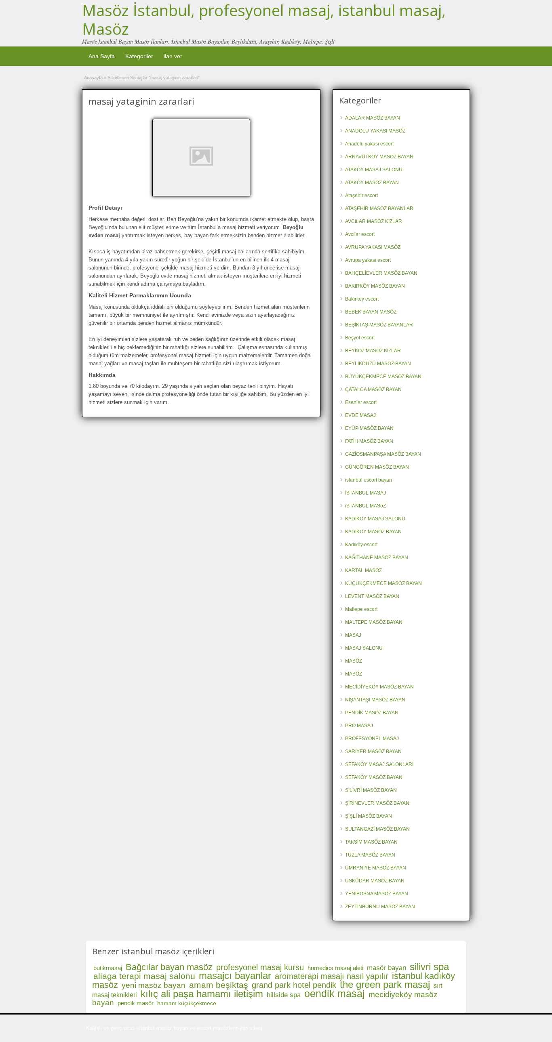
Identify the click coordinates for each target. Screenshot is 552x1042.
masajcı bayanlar (235, 975)
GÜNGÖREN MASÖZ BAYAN (377, 467)
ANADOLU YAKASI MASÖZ (375, 131)
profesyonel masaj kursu (260, 967)
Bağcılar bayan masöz (169, 967)
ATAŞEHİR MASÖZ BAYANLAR (379, 208)
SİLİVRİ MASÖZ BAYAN (371, 790)
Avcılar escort (360, 234)
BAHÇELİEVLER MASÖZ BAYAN (381, 273)
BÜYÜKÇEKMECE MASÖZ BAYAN (383, 376)
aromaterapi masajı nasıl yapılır (331, 976)
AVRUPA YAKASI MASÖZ (372, 247)
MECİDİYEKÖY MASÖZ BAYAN (379, 687)
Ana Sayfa (101, 56)
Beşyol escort (360, 338)
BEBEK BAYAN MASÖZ (370, 312)
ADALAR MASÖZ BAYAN (372, 118)
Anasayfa (93, 77)
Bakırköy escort (362, 299)
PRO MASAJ (359, 725)
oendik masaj (334, 993)
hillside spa (284, 995)
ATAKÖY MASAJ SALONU (373, 170)
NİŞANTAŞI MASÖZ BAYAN (375, 700)
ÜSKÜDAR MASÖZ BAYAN (375, 881)
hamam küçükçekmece (186, 1003)
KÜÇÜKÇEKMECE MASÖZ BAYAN (383, 583)
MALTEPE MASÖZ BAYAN (373, 622)
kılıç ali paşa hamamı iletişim (202, 993)
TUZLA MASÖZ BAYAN (370, 855)
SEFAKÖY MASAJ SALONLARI (379, 764)
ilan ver (173, 56)
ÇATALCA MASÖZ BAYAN (373, 389)
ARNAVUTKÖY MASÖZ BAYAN (379, 157)
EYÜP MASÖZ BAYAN (369, 428)
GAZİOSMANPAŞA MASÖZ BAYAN (383, 454)
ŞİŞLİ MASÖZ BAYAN (368, 816)
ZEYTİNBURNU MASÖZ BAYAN (380, 906)
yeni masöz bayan (153, 985)
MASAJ (353, 635)
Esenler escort (361, 402)
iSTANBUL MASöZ (365, 506)
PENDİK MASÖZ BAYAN (371, 713)
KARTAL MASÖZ (363, 570)
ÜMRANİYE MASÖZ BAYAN (375, 868)
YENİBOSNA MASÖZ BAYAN (376, 894)
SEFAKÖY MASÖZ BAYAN (373, 777)
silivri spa (429, 966)
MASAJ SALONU (364, 648)
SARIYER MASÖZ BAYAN (373, 751)
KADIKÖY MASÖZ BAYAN (373, 532)
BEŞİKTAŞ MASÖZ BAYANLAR (379, 325)
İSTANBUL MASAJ (365, 493)
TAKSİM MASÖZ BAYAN (371, 842)
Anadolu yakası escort (369, 144)
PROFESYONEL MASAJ (372, 738)
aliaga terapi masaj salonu (144, 976)
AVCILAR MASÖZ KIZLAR (373, 221)
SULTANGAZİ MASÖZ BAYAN (377, 829)
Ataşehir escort (361, 195)
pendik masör (136, 1003)
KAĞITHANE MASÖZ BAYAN (376, 557)
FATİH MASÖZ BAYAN (369, 441)
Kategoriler (139, 56)
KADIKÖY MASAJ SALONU (375, 519)
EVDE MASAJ (360, 415)
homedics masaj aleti (335, 967)
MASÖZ (353, 661)
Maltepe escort (361, 609)
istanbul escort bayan (368, 480)
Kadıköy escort (361, 544)
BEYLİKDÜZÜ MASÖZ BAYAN (378, 363)
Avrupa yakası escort (368, 260)
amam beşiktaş (218, 984)
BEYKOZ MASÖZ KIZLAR (373, 351)
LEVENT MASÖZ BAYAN (372, 596)
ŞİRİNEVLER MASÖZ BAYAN (377, 803)
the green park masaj (385, 984)
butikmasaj (107, 967)
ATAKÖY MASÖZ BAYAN (372, 182)
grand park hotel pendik (294, 985)
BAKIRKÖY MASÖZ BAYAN (375, 286)
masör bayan (386, 968)
